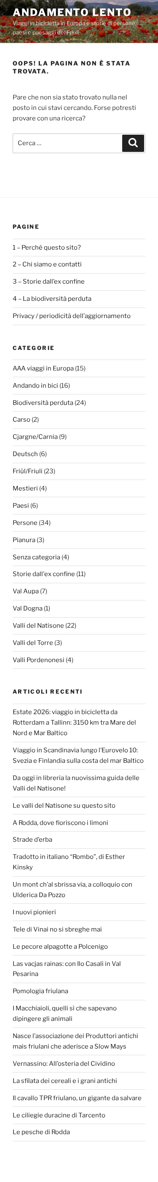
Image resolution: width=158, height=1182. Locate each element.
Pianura (24, 540)
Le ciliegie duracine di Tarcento (59, 1115)
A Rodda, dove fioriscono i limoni (60, 823)
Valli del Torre (33, 643)
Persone (25, 523)
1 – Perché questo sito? (47, 247)
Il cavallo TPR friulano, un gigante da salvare (77, 1098)
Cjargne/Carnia (35, 437)
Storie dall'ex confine (44, 574)
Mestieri (25, 488)
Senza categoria (36, 557)
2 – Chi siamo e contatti (47, 264)
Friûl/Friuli (28, 471)
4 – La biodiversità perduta (52, 299)
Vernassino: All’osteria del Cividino (64, 1063)
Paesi (21, 505)
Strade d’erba (32, 839)
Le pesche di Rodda (41, 1132)
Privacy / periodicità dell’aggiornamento (72, 316)
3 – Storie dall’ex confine (49, 281)
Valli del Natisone (38, 625)
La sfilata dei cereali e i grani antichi (65, 1081)
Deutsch (25, 454)
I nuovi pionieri (34, 912)
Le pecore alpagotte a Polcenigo (60, 946)
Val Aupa (26, 591)
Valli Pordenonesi (38, 660)
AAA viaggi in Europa (43, 368)
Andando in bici (35, 385)
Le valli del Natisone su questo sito (64, 805)
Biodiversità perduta (43, 403)
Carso (21, 419)
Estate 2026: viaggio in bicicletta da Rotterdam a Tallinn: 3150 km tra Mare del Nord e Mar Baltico (74, 722)
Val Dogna (28, 608)
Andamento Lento (72, 12)
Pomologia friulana (40, 991)
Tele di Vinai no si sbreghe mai (57, 929)
